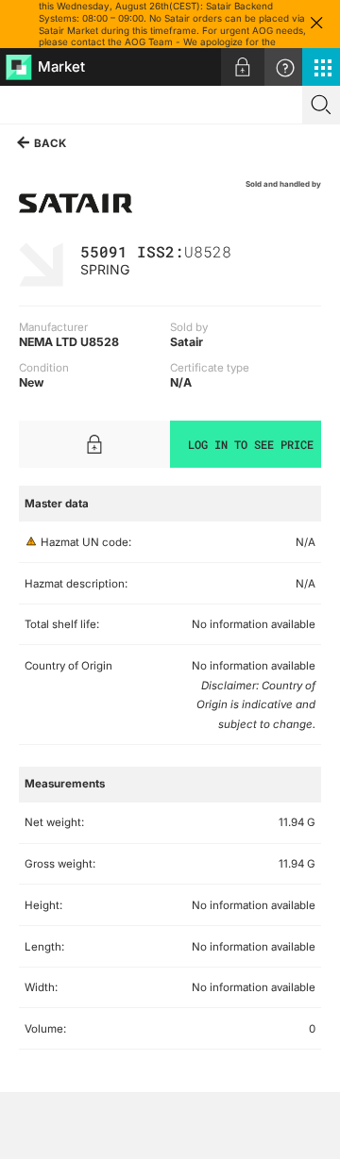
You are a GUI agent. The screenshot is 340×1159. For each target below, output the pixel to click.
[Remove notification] (316, 24)
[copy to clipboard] (240, 250)
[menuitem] (242, 67)
